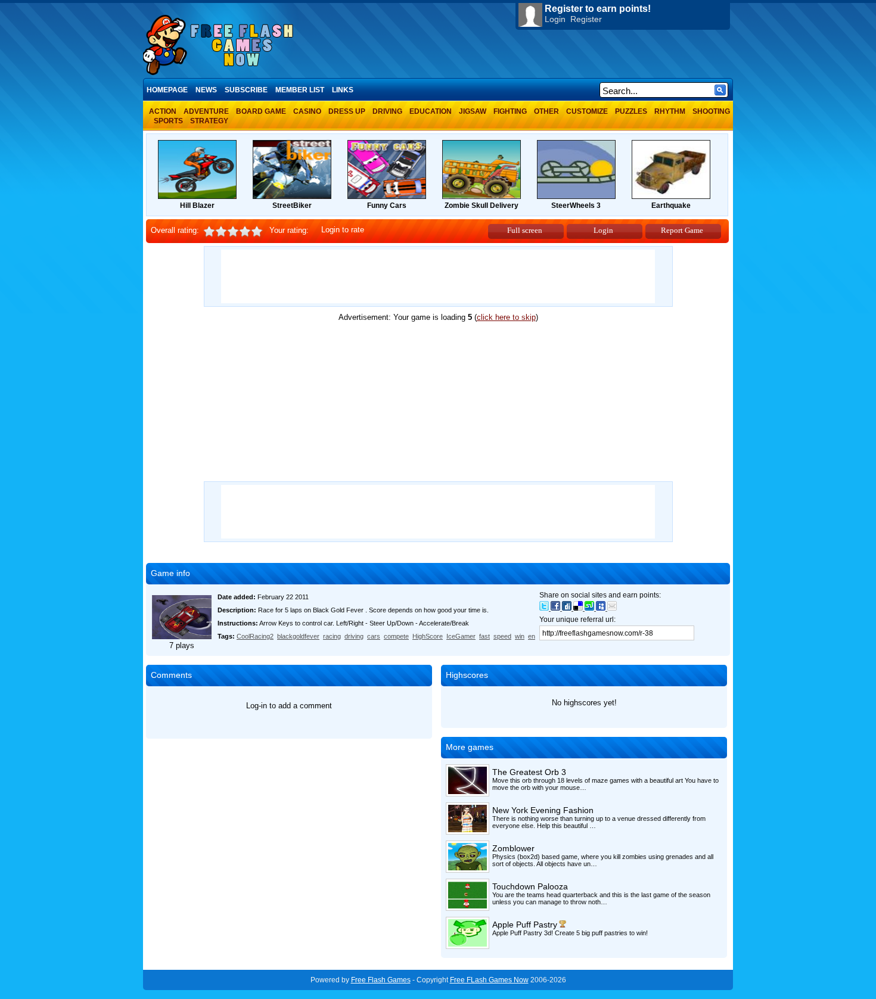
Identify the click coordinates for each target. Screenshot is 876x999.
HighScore (427, 636)
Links (342, 90)
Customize (587, 111)
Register (586, 19)
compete (396, 636)
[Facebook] (556, 608)
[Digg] (567, 608)
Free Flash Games (381, 980)
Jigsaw (472, 111)
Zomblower (513, 848)
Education (430, 111)
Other (546, 111)
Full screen (524, 230)
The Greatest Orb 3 (529, 772)
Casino (307, 111)
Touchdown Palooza (530, 886)
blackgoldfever (298, 636)
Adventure (206, 111)
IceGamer (461, 636)
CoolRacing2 (255, 636)
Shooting (711, 111)
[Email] (612, 608)
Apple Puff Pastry (524, 924)
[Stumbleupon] (590, 608)
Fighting (510, 111)
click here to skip (506, 317)
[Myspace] (601, 608)
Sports (168, 121)
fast (484, 636)
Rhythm (669, 111)
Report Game (682, 230)
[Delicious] (579, 608)
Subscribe (246, 90)
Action (162, 111)
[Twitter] (545, 608)
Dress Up (346, 111)
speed (502, 636)
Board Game (261, 111)
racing (332, 636)
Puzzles (631, 111)
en (531, 636)
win (519, 636)
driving (354, 636)
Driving (387, 111)
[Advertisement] (438, 276)
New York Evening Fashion (543, 810)
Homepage (167, 90)
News (206, 90)
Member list (299, 90)
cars (373, 636)
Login (555, 19)
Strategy (209, 121)
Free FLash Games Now (489, 980)
